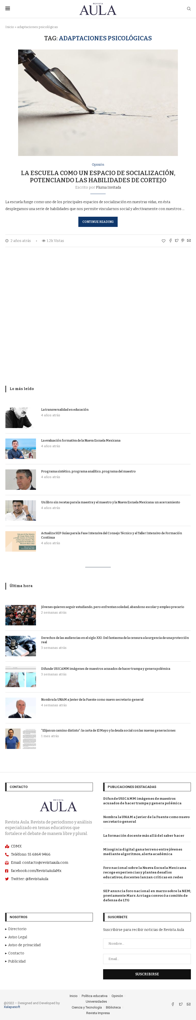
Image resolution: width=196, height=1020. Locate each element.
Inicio (9, 27)
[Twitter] (181, 1005)
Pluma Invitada (108, 187)
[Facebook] (173, 1005)
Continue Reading (98, 222)
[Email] (188, 1005)
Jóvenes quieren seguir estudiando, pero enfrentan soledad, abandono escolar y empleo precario (112, 607)
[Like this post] (163, 241)
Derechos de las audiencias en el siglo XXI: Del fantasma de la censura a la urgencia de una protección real (115, 640)
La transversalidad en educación (65, 409)
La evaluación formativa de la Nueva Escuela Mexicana (80, 440)
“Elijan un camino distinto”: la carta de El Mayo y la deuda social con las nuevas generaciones (108, 730)
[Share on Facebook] (170, 241)
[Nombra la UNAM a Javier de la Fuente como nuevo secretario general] (20, 708)
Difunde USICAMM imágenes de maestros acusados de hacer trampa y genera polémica (105, 669)
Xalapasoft (12, 1007)
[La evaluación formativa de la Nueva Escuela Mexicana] (20, 449)
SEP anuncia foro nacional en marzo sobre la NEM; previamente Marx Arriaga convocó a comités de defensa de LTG (147, 895)
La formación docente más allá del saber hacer (143, 835)
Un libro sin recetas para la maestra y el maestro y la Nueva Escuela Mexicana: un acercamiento (110, 502)
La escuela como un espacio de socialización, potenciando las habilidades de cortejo (98, 176)
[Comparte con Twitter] (176, 241)
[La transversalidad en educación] (20, 418)
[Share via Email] (189, 241)
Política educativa (94, 996)
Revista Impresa (98, 1013)
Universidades (96, 1001)
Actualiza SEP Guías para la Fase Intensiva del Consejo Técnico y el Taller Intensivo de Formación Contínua (111, 535)
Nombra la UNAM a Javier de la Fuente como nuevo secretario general (92, 699)
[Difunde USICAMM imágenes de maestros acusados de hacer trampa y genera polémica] (20, 677)
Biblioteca (113, 1007)
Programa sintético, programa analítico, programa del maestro (88, 471)
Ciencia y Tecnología (87, 1007)
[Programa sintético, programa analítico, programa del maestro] (20, 479)
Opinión (98, 164)
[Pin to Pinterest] (183, 241)
